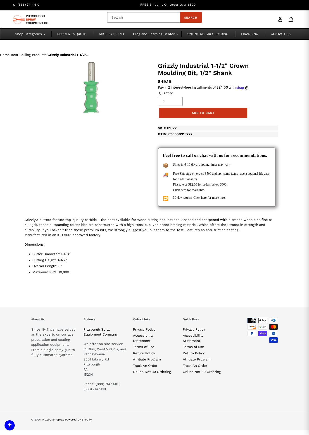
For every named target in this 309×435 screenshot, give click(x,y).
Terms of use (143, 347)
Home (5, 55)
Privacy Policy (144, 329)
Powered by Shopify (78, 419)
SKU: (167, 128)
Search (190, 17)
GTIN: (175, 134)
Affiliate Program (147, 359)
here (183, 190)
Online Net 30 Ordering (152, 372)
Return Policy (144, 353)
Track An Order (145, 366)
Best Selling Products (28, 55)
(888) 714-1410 (28, 4)
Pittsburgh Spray (53, 419)
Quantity (166, 93)
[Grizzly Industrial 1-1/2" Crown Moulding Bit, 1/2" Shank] (91, 87)
